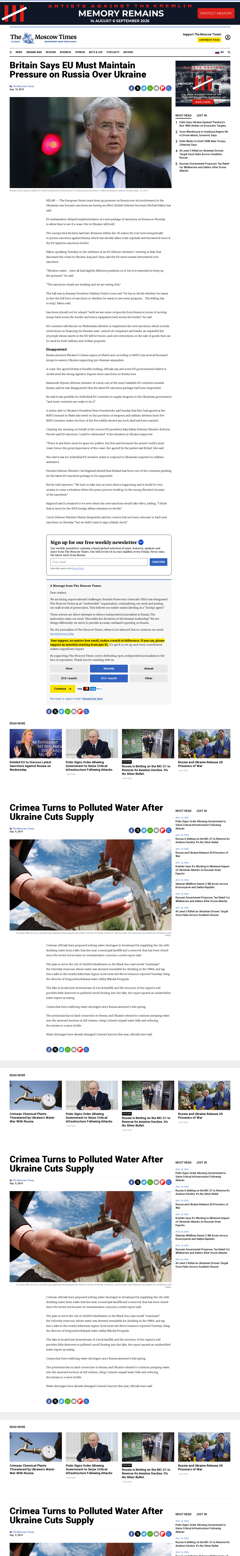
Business (65, 52)
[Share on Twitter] (138, 88)
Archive (128, 52)
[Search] (229, 52)
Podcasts (113, 52)
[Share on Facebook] (131, 88)
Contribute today (209, 40)
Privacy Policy (78, 568)
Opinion (80, 52)
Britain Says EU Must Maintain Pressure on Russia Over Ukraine (78, 70)
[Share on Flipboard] (162, 88)
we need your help (61, 633)
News (19, 52)
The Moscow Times (23, 86)
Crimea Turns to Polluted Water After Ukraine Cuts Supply (86, 812)
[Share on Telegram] (144, 88)
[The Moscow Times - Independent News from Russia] (43, 37)
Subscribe (158, 562)
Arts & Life (96, 52)
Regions (51, 52)
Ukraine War (34, 52)
